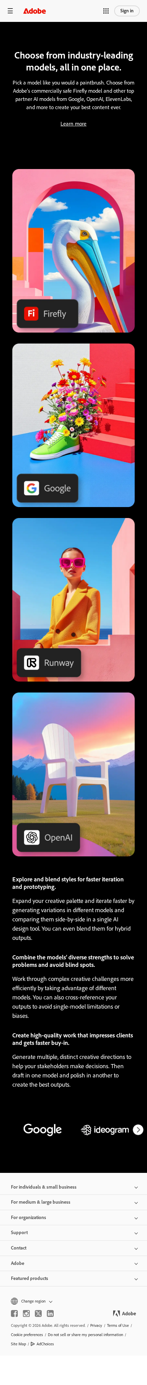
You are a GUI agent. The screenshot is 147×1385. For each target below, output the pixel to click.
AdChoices (45, 1344)
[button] (106, 10)
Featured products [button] (29, 1278)
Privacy (96, 1325)
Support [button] (19, 1232)
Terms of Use (118, 1325)
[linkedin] (50, 1313)
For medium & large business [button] (40, 1202)
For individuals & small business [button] (44, 1187)
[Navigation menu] (10, 11)
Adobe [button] (17, 1263)
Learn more (73, 123)
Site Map (18, 1344)
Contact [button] (18, 1248)
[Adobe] (35, 11)
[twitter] (38, 1313)
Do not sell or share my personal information (85, 1334)
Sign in (127, 11)
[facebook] (14, 1313)
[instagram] (26, 1313)
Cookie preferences (27, 1334)
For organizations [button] (28, 1217)
